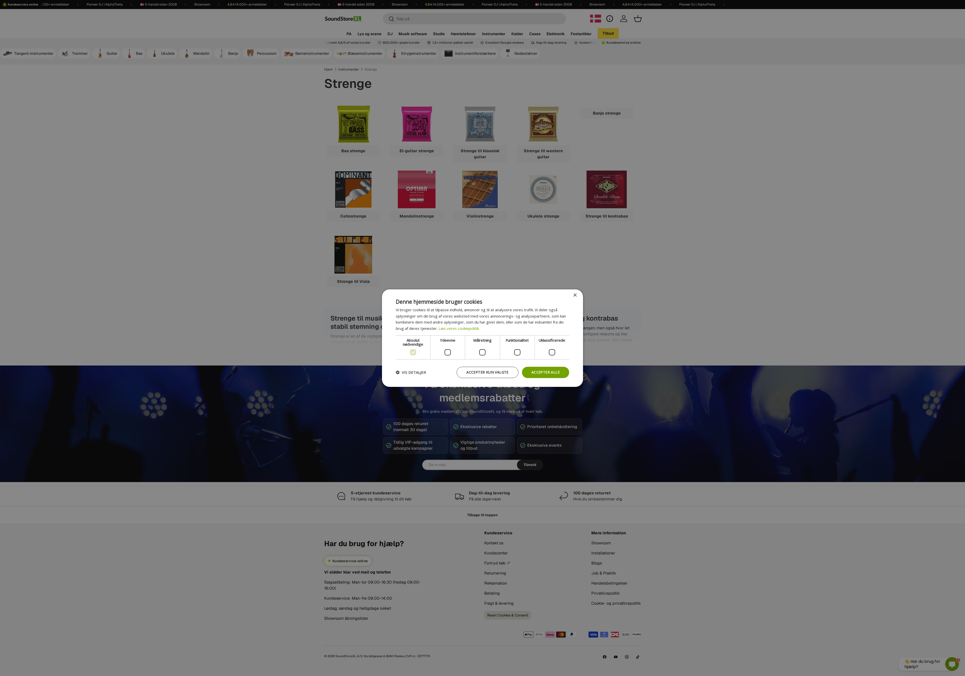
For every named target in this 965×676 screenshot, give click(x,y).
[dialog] (482, 338)
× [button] (575, 295)
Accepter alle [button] (546, 372)
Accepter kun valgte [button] (487, 372)
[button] (411, 372)
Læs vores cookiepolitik (459, 328)
